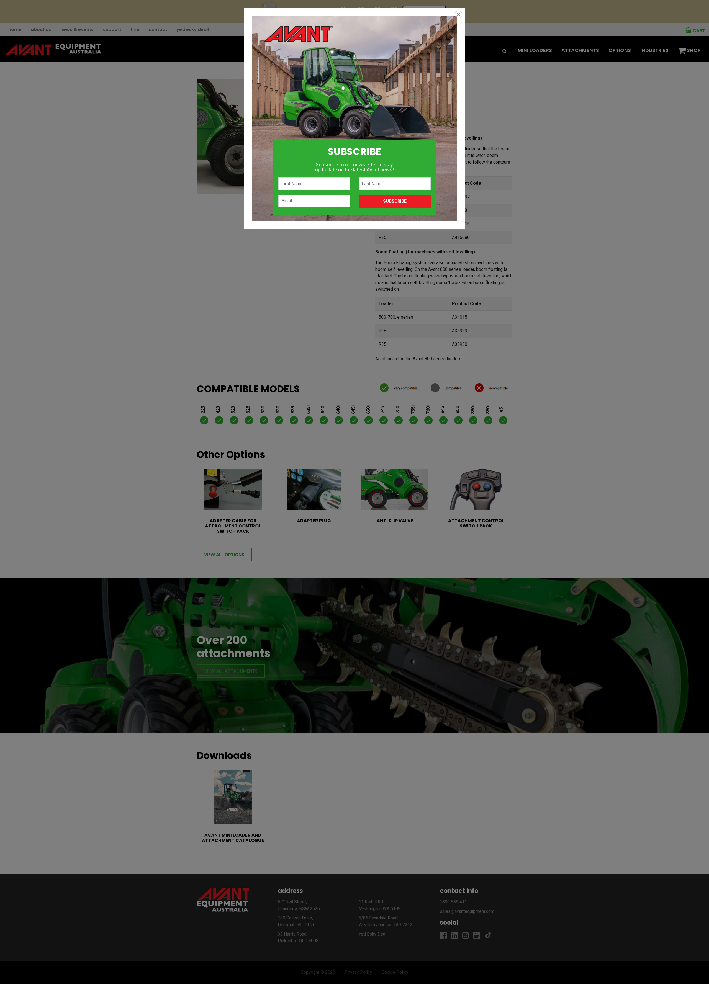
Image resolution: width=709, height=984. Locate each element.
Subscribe (395, 201)
